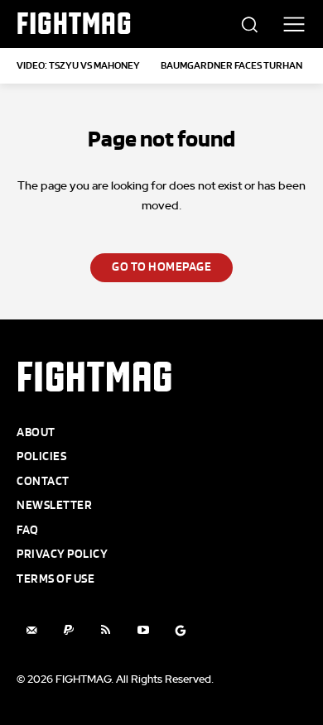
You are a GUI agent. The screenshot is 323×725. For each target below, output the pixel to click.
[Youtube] (142, 630)
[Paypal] (68, 630)
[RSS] (105, 630)
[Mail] (31, 630)
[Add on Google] (180, 630)
